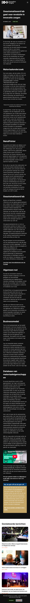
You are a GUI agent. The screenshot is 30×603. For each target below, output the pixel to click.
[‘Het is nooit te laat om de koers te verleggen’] (15, 557)
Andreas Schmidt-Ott (8, 467)
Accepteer (11, 600)
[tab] (15, 484)
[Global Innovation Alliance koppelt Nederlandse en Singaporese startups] (15, 534)
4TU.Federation (18, 489)
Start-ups (15, 21)
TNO (7, 497)
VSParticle (6, 77)
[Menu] (27, 2)
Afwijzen (19, 600)
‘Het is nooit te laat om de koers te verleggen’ (14, 567)
